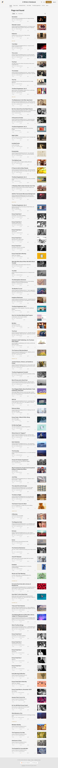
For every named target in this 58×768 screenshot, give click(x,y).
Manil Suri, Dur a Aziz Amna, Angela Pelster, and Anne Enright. (22, 129)
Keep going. (14, 651)
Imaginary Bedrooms (17, 297)
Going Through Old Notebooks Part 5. (19, 742)
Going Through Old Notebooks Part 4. (19, 750)
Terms (32, 759)
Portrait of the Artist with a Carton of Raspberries (21, 584)
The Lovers (15, 53)
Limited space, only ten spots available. (19, 316)
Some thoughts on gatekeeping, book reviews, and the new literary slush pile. (23, 343)
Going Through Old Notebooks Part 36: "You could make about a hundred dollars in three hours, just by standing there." (23, 153)
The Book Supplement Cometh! (20, 372)
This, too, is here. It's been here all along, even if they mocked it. (24, 550)
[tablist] (17, 13)
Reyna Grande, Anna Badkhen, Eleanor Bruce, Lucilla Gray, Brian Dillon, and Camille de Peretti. (23, 91)
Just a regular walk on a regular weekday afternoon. (22, 161)
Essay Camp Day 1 (16, 245)
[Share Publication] (44, 2)
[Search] (41, 2)
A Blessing (14, 514)
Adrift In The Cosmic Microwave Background (23, 193)
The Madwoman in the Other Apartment (22, 100)
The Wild (14, 270)
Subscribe (49, 2)
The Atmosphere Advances (19, 279)
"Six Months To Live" (17, 288)
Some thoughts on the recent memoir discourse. (21, 264)
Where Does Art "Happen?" (19, 433)
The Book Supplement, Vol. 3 (19, 177)
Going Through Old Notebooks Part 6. (19, 734)
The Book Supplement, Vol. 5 (19, 88)
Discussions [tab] (20, 13)
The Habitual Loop (16, 160)
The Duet (14, 62)
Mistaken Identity (16, 724)
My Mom (14, 323)
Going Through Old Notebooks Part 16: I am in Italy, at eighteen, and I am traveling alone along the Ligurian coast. (23, 533)
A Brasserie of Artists (17, 117)
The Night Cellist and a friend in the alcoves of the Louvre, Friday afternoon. (23, 64)
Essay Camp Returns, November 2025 (22, 689)
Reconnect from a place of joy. (18, 239)
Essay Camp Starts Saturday (19, 681)
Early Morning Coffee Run (18, 673)
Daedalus (14, 564)
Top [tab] (16, 13)
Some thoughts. (15, 470)
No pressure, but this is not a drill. (18, 247)
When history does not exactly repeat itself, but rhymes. (23, 558)
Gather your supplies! (16, 255)
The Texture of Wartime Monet (20, 350)
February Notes (16, 408)
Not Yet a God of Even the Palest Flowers (22, 109)
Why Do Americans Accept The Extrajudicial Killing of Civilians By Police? (23, 468)
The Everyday (15, 451)
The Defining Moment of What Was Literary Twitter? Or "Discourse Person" (23, 615)
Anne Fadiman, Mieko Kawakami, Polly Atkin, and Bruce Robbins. (23, 308)
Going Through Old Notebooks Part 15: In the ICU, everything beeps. (21, 567)
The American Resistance (18, 548)
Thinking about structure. (17, 223)
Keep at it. (14, 659)
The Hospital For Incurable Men (20, 748)
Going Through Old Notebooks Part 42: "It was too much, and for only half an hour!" (23, 46)
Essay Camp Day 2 (16, 237)
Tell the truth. (14, 231)
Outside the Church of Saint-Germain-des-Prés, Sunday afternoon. (22, 82)
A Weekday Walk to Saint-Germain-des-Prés (23, 186)
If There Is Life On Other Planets (20, 168)
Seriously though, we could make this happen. (21, 461)
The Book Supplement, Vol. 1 (19, 306)
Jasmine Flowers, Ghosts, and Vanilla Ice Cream (22, 362)
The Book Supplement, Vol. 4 (19, 126)
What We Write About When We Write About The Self (23, 262)
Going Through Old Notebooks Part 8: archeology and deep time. (23, 715)
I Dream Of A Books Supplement (20, 459)
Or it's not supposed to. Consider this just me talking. (22, 505)
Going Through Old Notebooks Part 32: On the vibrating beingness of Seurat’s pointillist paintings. (23, 282)
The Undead (15, 70)
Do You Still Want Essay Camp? (20, 705)
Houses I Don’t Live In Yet (18, 697)
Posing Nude (15, 151)
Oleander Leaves (16, 24)
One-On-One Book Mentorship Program (22, 315)
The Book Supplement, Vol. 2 (19, 205)
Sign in (54, 2)
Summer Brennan (19, 19)
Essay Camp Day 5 (16, 214)
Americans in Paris (17, 740)
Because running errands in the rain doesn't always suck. (23, 187)
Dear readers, (14, 691)
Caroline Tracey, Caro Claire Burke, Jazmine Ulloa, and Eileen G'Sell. (23, 179)
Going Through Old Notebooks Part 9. (19, 699)
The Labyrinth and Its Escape (19, 486)
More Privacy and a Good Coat (19, 380)
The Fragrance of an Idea (18, 732)
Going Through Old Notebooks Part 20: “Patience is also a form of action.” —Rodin (23, 479)
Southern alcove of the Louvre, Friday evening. (21, 35)
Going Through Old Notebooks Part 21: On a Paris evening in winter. (24, 453)
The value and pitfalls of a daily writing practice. (21, 426)
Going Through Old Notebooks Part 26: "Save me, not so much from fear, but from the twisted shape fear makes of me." (23, 382)
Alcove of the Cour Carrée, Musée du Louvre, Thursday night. (24, 137)
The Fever (14, 331)
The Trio (14, 79)
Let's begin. (14, 667)
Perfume (14, 531)
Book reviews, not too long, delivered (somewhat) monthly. (23, 373)
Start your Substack (26, 762)
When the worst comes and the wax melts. (20, 541)
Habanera (14, 33)
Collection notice (37, 759)
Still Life (14, 399)
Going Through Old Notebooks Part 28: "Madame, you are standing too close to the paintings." (23, 352)
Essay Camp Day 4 (16, 222)
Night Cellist (15, 135)
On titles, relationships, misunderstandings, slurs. (21, 575)
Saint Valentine (16, 442)
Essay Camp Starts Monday (19, 253)
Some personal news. (16, 324)
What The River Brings (17, 625)
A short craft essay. (15, 145)
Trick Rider (14, 44)
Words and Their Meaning (18, 573)
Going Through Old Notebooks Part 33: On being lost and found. (23, 273)
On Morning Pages (16, 425)
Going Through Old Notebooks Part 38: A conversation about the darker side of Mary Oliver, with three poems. (24, 111)
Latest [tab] (13, 13)
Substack (23, 765)
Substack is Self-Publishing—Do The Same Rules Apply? (23, 340)
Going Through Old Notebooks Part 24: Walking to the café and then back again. (23, 410)
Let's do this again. (15, 418)
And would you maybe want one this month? (20, 706)
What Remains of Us (17, 713)
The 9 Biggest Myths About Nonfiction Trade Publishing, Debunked (23, 389)
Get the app (34, 762)
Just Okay (14, 477)
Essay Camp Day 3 (16, 229)
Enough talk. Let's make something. (19, 215)
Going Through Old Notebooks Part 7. (19, 726)
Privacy (29, 759)
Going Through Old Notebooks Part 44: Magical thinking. (23, 18)
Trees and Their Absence (18, 605)
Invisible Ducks (16, 143)
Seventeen (14, 16)
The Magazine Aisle (17, 522)
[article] (29, 19)
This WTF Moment (16, 556)
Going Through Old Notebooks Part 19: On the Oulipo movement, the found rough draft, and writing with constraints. (22, 488)
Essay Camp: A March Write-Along (21, 417)
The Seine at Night (16, 495)
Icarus (13, 540)
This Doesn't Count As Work (19, 503)
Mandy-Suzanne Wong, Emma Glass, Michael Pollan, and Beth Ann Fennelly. (23, 207)
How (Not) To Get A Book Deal (19, 594)
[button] (11, 5)
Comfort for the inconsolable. (17, 515)
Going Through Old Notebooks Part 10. (19, 675)
